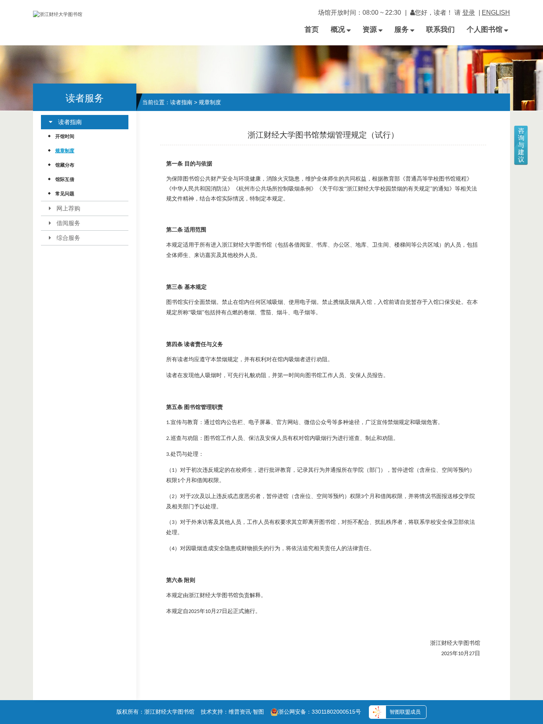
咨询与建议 (521, 145)
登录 (468, 12)
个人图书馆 (484, 29)
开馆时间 (64, 136)
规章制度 (64, 151)
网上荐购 (68, 208)
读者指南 (70, 122)
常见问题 (64, 194)
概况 (338, 29)
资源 (370, 29)
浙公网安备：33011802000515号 (319, 711)
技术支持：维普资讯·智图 (232, 711)
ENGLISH (496, 12)
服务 (401, 29)
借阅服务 (68, 223)
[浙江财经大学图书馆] (58, 10)
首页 (311, 29)
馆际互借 (64, 179)
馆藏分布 (64, 165)
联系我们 (440, 29)
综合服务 (68, 237)
